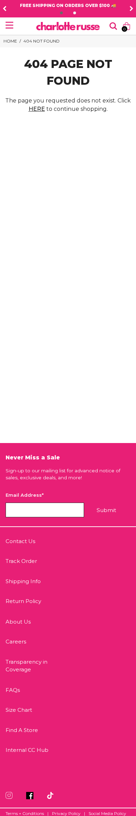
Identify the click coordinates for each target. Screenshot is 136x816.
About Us (18, 621)
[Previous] (4, 9)
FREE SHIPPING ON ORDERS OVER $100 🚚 (68, 5)
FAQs (13, 690)
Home (10, 41)
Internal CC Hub (27, 750)
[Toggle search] (113, 26)
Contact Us (20, 541)
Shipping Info (23, 581)
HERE (37, 109)
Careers (16, 641)
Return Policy (23, 601)
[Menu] (9, 25)
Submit (106, 510)
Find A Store (22, 730)
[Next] (131, 9)
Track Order (21, 561)
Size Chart (19, 710)
